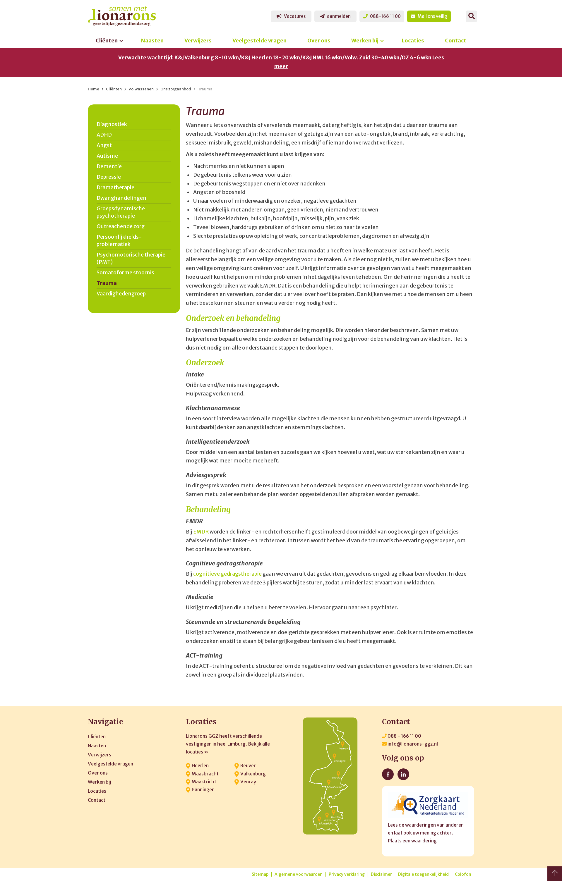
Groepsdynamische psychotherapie (121, 212)
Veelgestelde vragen (259, 40)
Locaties (413, 40)
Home (93, 89)
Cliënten (107, 40)
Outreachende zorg (121, 226)
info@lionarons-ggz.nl (412, 744)
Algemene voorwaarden (299, 874)
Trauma (205, 89)
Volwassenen (141, 89)
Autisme (107, 156)
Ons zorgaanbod (175, 89)
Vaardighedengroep (121, 293)
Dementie (109, 166)
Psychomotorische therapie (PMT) (131, 258)
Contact (455, 40)
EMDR (201, 532)
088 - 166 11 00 (404, 736)
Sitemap (260, 874)
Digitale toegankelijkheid (423, 874)
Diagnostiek (112, 124)
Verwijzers (198, 40)
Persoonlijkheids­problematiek (119, 240)
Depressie (109, 177)
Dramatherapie (115, 187)
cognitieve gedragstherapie (227, 574)
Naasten (152, 40)
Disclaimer (381, 874)
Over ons (318, 40)
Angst (104, 145)
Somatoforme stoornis (125, 272)
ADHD (104, 135)
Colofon (463, 874)
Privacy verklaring (347, 874)
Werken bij (364, 40)
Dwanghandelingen (121, 198)
